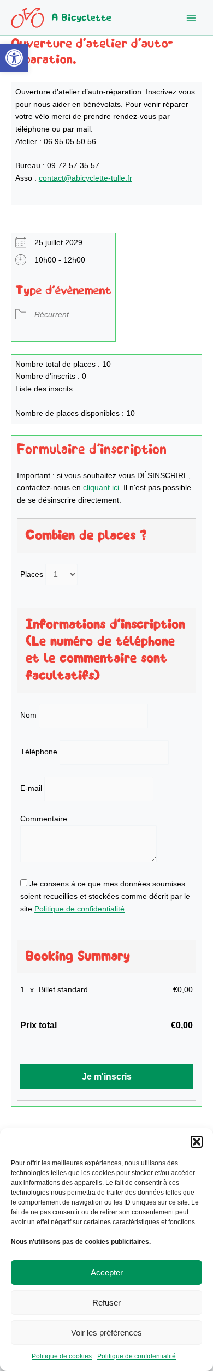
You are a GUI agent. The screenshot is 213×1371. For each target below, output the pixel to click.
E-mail (31, 788)
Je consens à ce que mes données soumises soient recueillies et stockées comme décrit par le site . (105, 896)
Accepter (107, 1272)
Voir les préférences (106, 1332)
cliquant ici (101, 488)
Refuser (106, 1302)
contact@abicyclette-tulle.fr (85, 178)
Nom (28, 715)
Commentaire (43, 819)
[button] (14, 58)
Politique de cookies (62, 1356)
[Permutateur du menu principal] (191, 18)
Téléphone (38, 752)
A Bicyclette (81, 18)
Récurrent (51, 315)
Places (31, 574)
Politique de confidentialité (136, 1356)
